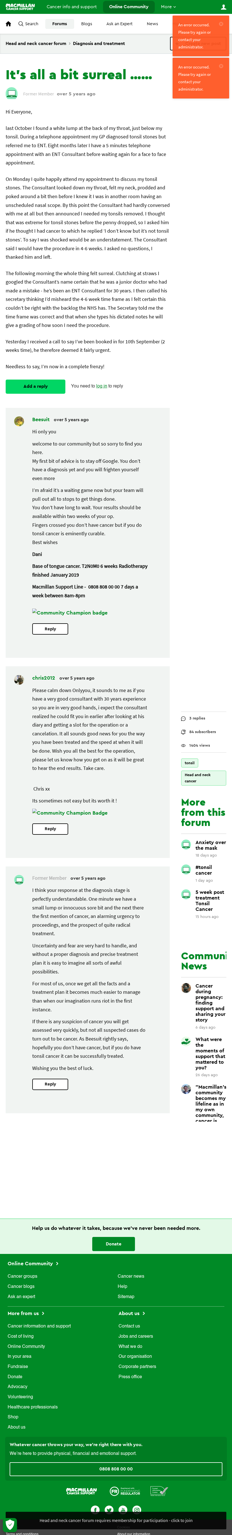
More (166, 7)
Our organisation (135, 1356)
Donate (113, 1244)
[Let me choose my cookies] (10, 1525)
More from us (24, 1313)
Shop (13, 1417)
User (223, 7)
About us (16, 1427)
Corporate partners (137, 1367)
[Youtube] (123, 1509)
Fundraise (18, 1367)
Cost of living (21, 1336)
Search (31, 24)
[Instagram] (136, 1509)
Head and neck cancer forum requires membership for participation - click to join (116, 1520)
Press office (130, 1377)
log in (101, 386)
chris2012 (44, 677)
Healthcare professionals (33, 1407)
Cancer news (131, 1276)
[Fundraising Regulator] (125, 1490)
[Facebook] (95, 1509)
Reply (50, 629)
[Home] (20, 6)
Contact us (129, 1326)
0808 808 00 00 (116, 1469)
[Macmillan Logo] (81, 1490)
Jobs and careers (136, 1336)
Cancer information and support (39, 1326)
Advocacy (17, 1387)
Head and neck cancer (197, 778)
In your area (19, 1356)
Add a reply (35, 386)
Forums (59, 24)
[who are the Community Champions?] (70, 812)
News (152, 24)
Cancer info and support (72, 7)
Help (122, 1286)
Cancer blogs (21, 1286)
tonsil (190, 763)
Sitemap (126, 1297)
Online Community (129, 7)
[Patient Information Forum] (159, 1490)
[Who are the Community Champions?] (70, 612)
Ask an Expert (119, 24)
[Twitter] (109, 1509)
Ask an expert (21, 1297)
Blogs (86, 24)
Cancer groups (22, 1276)
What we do (130, 1347)
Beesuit (41, 419)
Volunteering (20, 1397)
